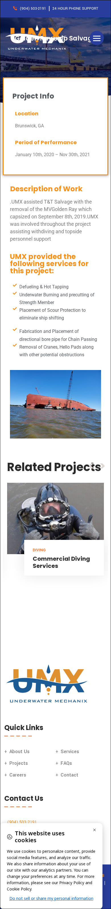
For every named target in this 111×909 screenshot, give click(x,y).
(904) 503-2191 (22, 822)
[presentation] (91, 465)
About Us (19, 751)
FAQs (66, 763)
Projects (18, 763)
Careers (17, 775)
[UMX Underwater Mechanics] (37, 38)
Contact (69, 775)
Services (70, 751)
